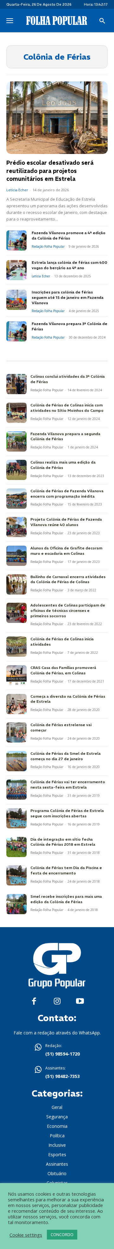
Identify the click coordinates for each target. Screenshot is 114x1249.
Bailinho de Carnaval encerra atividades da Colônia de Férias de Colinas (67, 579)
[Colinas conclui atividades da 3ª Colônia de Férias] (16, 384)
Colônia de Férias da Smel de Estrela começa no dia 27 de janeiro (65, 756)
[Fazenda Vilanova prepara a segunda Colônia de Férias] (16, 441)
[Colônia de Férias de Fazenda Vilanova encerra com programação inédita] (16, 498)
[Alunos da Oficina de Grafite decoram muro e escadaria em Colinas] (16, 556)
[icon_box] (57, 1050)
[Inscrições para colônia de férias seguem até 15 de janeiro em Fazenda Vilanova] (16, 300)
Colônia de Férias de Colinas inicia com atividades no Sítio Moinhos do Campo (67, 408)
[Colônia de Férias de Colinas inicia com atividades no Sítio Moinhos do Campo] (16, 413)
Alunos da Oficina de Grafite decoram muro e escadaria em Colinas (66, 551)
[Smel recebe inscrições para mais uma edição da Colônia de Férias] (16, 904)
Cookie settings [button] (26, 1235)
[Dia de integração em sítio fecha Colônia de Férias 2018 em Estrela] (16, 847)
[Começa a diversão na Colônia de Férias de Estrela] (16, 704)
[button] (102, 21)
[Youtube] (80, 1001)
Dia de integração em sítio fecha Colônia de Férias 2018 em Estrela (62, 842)
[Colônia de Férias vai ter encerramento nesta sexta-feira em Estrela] (16, 789)
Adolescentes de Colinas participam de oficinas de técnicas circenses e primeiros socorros (67, 610)
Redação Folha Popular (48, 246)
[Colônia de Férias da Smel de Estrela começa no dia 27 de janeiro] (16, 761)
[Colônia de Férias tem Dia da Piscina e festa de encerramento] (16, 875)
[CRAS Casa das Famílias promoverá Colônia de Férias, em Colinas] (16, 675)
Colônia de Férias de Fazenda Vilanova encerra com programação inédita (67, 493)
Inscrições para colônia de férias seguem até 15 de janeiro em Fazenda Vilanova (68, 297)
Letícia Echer (17, 189)
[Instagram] (57, 1001)
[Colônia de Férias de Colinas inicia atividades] (16, 646)
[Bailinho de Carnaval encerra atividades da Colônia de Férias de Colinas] (16, 584)
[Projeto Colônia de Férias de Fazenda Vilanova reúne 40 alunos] (16, 527)
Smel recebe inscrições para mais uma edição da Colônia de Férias (66, 899)
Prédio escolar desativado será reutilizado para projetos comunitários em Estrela (49, 170)
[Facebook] (34, 1001)
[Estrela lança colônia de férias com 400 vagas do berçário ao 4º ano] (16, 270)
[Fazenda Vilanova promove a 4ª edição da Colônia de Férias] (16, 240)
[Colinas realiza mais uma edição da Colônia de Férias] (16, 470)
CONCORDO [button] (62, 1234)
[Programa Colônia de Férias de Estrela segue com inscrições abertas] (16, 818)
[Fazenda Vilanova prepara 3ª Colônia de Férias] (16, 331)
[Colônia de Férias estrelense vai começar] (16, 732)
